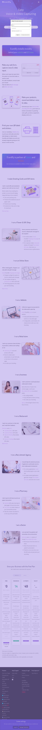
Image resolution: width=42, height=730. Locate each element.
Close (30, 21)
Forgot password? (25, 34)
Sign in (18, 34)
